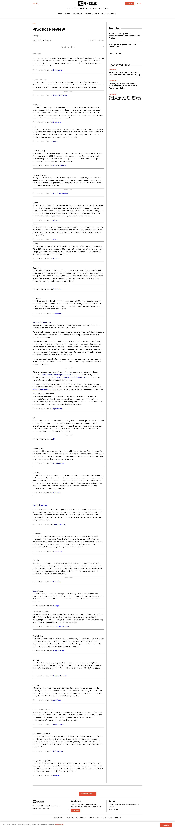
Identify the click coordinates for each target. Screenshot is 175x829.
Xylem (55, 239)
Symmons (57, 122)
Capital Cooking (59, 165)
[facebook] (62, 47)
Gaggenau (57, 289)
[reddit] (72, 47)
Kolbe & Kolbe (58, 724)
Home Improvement (92, 14)
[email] (75, 47)
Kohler (55, 141)
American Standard (60, 193)
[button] (34, 3)
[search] (37, 3)
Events (67, 14)
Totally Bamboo (59, 524)
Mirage (56, 775)
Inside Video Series (39, 791)
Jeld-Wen (57, 700)
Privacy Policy (59, 824)
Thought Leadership (109, 14)
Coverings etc (58, 463)
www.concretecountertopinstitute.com (56, 375)
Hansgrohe (57, 70)
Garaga (56, 606)
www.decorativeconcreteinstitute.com (71, 377)
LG (54, 439)
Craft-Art (56, 493)
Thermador (57, 313)
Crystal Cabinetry (60, 95)
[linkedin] (65, 47)
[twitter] (68, 47)
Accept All (166, 825)
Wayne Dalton (58, 651)
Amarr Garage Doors (61, 626)
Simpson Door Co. (60, 676)
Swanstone (57, 551)
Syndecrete (57, 409)
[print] (103, 47)
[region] (87, 825)
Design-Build (77, 14)
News (60, 14)
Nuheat (56, 258)
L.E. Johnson (58, 751)
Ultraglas (56, 581)
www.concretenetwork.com (43, 389)
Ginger (55, 220)
